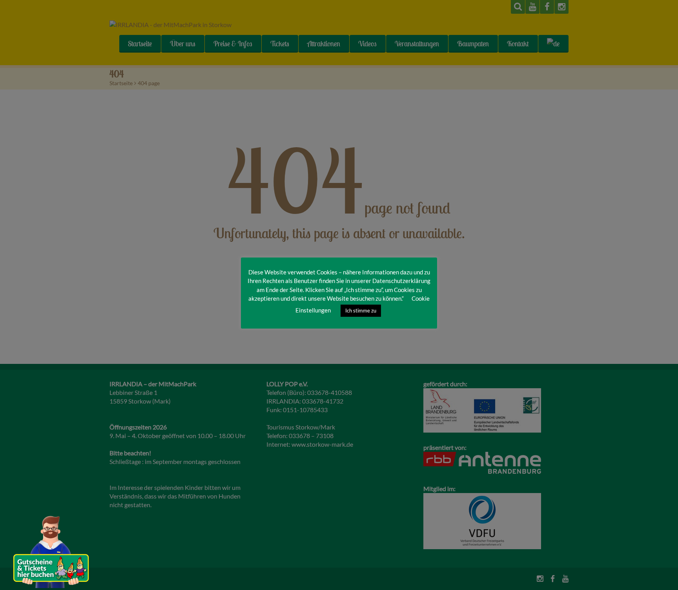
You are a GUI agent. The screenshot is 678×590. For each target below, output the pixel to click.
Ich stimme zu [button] (360, 310)
